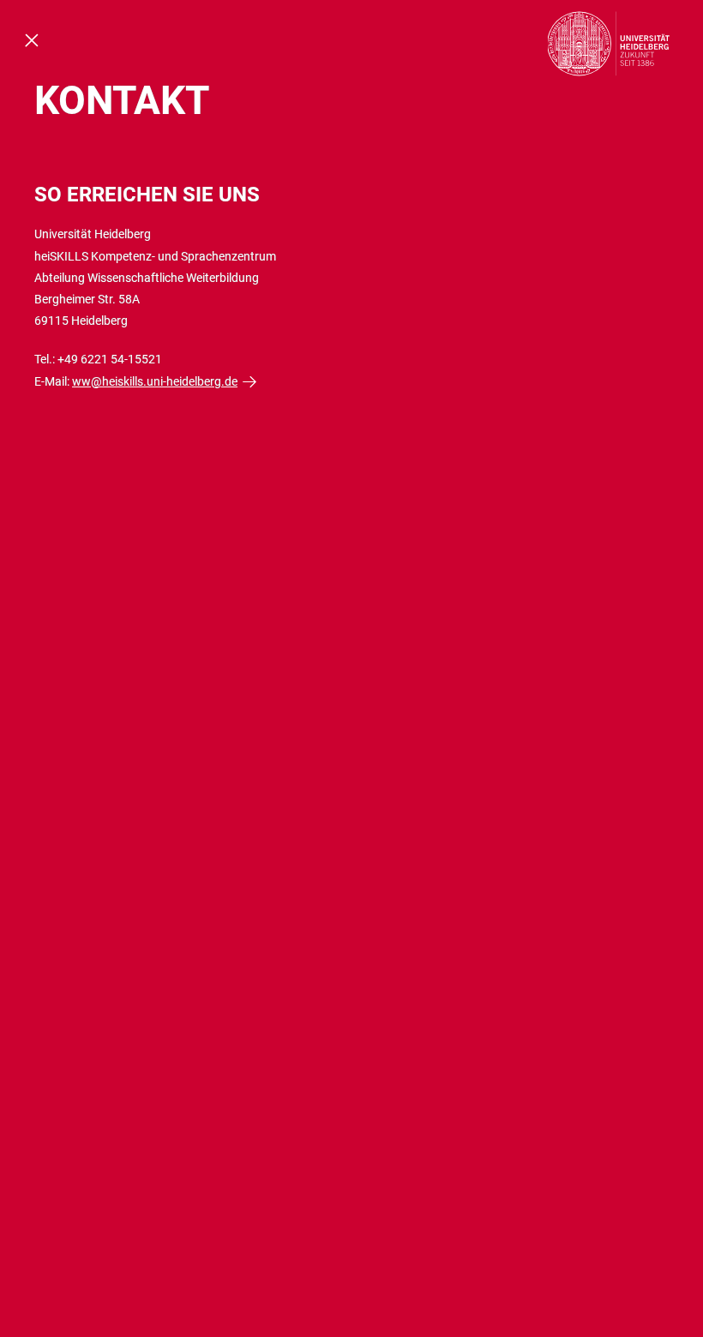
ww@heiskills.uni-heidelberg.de (154, 381)
